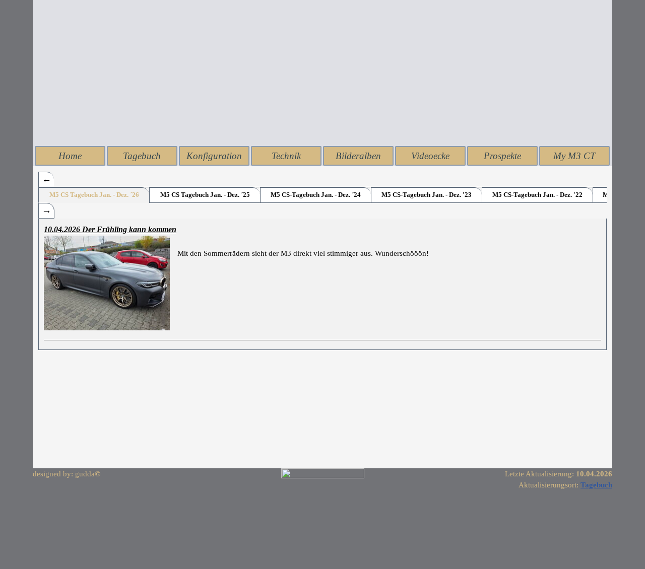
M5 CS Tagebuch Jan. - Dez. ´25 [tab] (205, 194)
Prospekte (502, 156)
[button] (110, 283)
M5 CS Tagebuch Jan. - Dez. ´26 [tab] (94, 194)
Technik (286, 156)
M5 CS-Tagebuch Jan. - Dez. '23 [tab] (426, 194)
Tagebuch (142, 156)
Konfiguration (214, 156)
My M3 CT (574, 156)
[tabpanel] (322, 284)
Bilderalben (358, 156)
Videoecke (430, 156)
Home (70, 156)
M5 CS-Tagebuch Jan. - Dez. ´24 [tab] (316, 194)
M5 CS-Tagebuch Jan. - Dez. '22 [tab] (537, 194)
